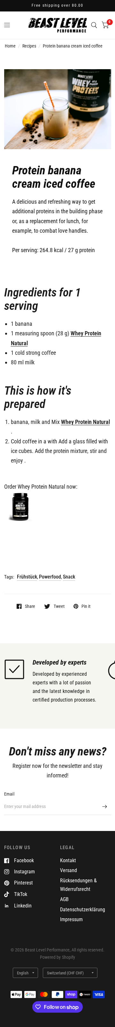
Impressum (71, 919)
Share (30, 606)
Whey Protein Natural (85, 422)
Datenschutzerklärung (82, 910)
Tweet (59, 606)
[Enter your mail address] (104, 806)
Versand (68, 870)
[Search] (94, 25)
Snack (69, 577)
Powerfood (50, 577)
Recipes (29, 45)
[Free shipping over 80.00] (57, 6)
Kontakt (68, 860)
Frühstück (27, 577)
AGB (64, 899)
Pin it (85, 606)
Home (10, 45)
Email (9, 794)
